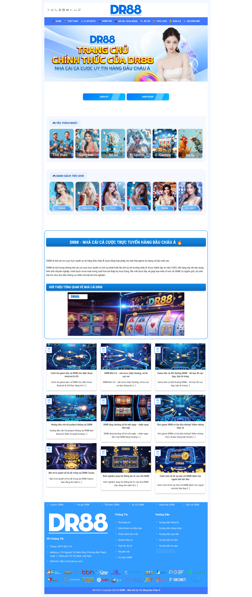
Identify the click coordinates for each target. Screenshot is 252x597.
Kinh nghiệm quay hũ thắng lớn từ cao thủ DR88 (126, 476)
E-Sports (90, 21)
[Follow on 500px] (75, 10)
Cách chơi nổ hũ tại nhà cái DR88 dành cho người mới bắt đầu (180, 478)
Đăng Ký (104, 97)
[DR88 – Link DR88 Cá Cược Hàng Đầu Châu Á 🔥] (126, 10)
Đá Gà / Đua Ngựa (128, 21)
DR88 (58, 21)
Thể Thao (72, 21)
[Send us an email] (52, 10)
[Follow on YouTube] (67, 10)
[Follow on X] (48, 10)
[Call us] (56, 10)
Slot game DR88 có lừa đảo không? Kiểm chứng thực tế (180, 426)
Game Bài (107, 21)
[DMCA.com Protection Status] (165, 551)
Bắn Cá (177, 21)
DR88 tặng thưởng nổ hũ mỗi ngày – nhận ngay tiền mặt (126, 426)
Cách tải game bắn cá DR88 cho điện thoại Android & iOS (71, 375)
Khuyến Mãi (193, 21)
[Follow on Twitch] (79, 10)
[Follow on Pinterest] (60, 10)
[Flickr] (71, 10)
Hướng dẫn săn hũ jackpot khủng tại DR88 (71, 424)
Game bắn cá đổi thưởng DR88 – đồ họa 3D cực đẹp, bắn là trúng (180, 375)
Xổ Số (147, 21)
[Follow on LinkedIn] (63, 10)
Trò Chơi (161, 21)
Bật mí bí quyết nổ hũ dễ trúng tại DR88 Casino (71, 472)
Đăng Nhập (148, 97)
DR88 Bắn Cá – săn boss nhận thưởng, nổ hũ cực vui (126, 375)
